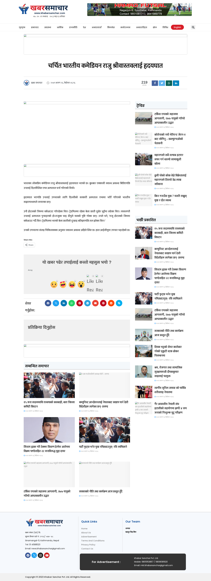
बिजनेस (111, 27)
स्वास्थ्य (47, 27)
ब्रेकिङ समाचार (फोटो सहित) (35, 484)
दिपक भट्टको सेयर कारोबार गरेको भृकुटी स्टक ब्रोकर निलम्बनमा (168, 351)
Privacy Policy (88, 544)
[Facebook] (28, 555)
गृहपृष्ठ (22, 27)
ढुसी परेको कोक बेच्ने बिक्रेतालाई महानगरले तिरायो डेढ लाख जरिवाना (170, 180)
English (177, 27)
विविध (165, 27)
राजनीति (73, 27)
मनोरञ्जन (125, 27)
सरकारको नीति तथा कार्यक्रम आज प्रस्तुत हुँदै (100, 491)
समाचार (35, 27)
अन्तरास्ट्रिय (141, 27)
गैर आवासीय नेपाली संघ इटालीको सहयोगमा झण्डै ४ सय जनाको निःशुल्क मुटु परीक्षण (170, 408)
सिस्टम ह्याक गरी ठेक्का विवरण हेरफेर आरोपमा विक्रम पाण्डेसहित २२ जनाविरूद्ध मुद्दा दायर (47, 449)
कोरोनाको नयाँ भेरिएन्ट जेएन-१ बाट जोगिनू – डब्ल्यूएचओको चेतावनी (170, 139)
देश (84, 27)
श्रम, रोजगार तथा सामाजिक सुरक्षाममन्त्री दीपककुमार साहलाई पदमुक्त (168, 372)
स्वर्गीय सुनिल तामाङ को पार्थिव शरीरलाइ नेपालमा (170, 390)
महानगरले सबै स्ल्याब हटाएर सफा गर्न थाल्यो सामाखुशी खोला (168, 159)
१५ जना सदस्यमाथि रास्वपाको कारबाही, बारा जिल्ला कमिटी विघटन (49, 404)
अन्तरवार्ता (96, 27)
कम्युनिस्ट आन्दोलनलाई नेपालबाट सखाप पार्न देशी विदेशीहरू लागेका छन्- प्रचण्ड (103, 404)
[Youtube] (47, 555)
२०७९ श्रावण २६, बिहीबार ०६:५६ (34, 411)
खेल (155, 27)
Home (84, 528)
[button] (193, 27)
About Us (86, 532)
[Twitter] (34, 555)
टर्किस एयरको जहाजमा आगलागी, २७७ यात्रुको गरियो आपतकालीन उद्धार (47, 493)
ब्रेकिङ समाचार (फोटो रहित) (90, 395)
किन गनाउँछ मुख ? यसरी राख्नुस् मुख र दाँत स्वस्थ (170, 198)
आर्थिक (60, 27)
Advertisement (89, 536)
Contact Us (87, 548)
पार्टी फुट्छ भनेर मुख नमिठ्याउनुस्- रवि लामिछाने (103, 446)
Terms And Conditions (92, 540)
